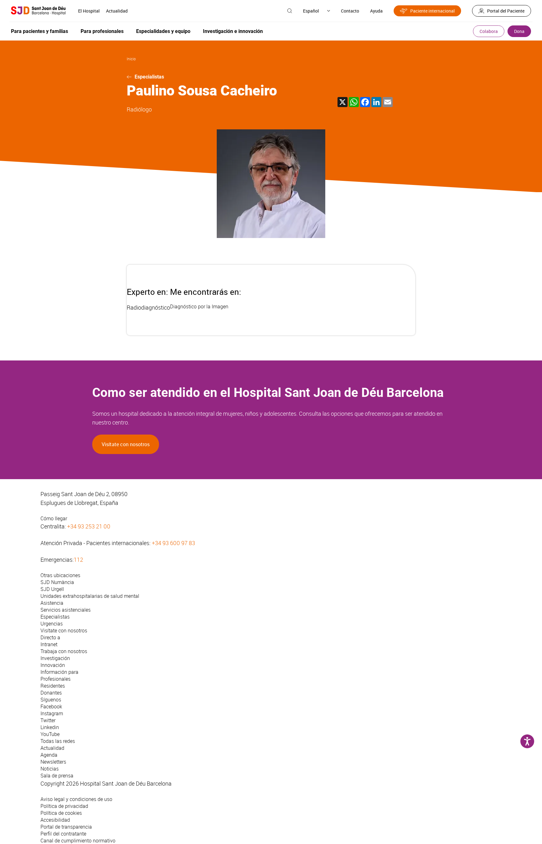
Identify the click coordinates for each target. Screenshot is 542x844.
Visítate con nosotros (126, 444)
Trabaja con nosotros (63, 651)
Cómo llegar (53, 518)
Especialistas (149, 77)
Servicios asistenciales (65, 609)
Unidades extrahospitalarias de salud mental (89, 595)
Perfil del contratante (63, 833)
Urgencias (51, 623)
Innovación (52, 665)
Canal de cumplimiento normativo (77, 840)
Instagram (51, 713)
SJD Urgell (52, 589)
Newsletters (53, 761)
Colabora (489, 31)
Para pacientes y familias (39, 31)
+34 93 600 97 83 (173, 543)
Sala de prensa (56, 775)
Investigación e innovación (233, 31)
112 (78, 559)
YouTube (50, 734)
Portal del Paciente (505, 11)
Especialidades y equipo (163, 31)
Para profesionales (102, 31)
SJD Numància (57, 582)
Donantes (51, 692)
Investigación (55, 658)
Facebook (51, 706)
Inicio (131, 58)
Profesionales (55, 678)
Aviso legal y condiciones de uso (76, 799)
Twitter (48, 720)
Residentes (52, 685)
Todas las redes (57, 741)
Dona (519, 31)
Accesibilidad (55, 819)
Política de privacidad (64, 806)
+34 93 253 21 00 (88, 526)
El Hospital (89, 11)
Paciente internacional (432, 11)
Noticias (49, 768)
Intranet (48, 644)
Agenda (48, 754)
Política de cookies (61, 812)
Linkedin (49, 727)
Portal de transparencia (66, 826)
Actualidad (117, 11)
